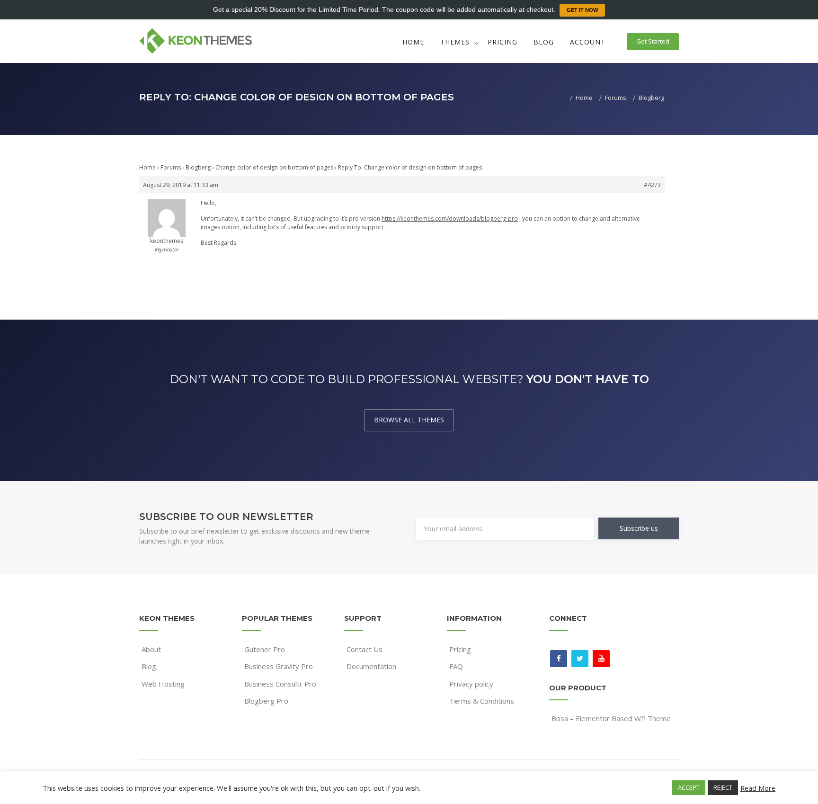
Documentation (371, 666)
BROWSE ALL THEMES (409, 419)
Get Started (652, 41)
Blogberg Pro (266, 701)
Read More (757, 788)
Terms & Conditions (481, 701)
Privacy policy (471, 683)
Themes (455, 41)
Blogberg (198, 167)
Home (413, 41)
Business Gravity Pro (278, 666)
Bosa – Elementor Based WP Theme (611, 718)
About (151, 649)
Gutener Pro (264, 649)
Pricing (502, 41)
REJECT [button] (722, 787)
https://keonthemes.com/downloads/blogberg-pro (450, 218)
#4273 (652, 185)
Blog (543, 41)
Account (587, 41)
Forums (170, 167)
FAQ (456, 666)
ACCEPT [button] (689, 787)
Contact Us (364, 649)
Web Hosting (163, 683)
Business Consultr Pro (280, 683)
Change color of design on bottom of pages (274, 167)
